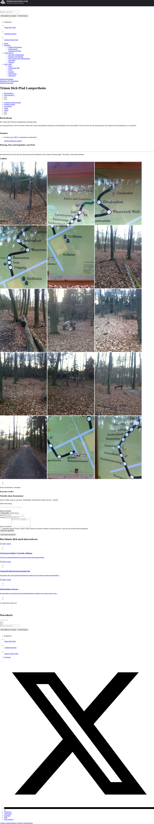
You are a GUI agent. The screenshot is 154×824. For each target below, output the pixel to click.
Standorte (7, 45)
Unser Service (9, 53)
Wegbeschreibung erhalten (13, 141)
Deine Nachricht (5, 526)
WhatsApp (7, 812)
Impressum (12, 75)
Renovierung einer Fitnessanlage (19, 58)
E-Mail (2, 517)
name (2, 515)
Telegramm (8, 814)
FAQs (10, 70)
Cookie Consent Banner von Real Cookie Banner (16, 823)
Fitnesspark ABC (14, 68)
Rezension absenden (7, 530)
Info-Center (8, 64)
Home (6, 43)
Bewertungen (9, 95)
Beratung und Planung (15, 57)
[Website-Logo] (16, 10)
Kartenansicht (12, 49)
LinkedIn (7, 816)
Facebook (7, 657)
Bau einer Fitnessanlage (16, 55)
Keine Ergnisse (23, 16)
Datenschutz (12, 74)
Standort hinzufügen (15, 47)
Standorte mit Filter (14, 51)
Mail (5, 817)
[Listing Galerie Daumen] (23, 224)
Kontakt (11, 72)
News (10, 66)
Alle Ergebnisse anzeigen (8, 16)
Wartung (11, 62)
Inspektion (11, 60)
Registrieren (15, 81)
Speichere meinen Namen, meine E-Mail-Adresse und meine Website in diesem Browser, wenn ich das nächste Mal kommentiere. (45, 528)
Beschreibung (8, 93)
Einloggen (3, 81)
